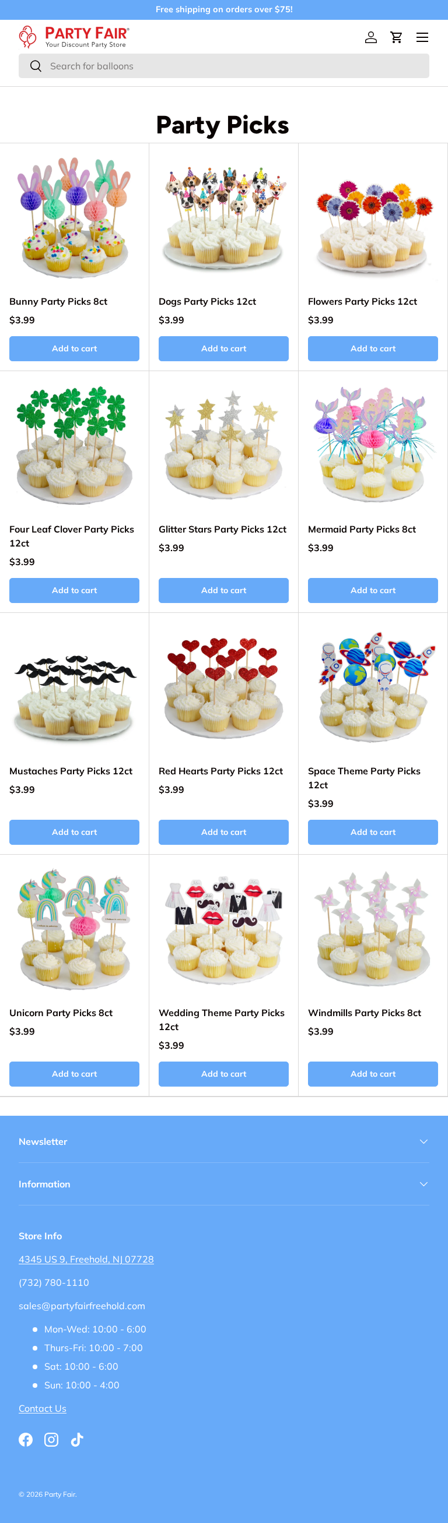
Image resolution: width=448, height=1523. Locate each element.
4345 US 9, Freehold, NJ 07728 (86, 1259)
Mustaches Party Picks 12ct (70, 771)
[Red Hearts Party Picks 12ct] (224, 687)
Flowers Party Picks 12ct (362, 301)
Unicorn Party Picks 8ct (61, 1012)
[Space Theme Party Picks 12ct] (373, 687)
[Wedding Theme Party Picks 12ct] (224, 929)
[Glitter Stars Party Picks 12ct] (224, 445)
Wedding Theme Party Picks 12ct (222, 1019)
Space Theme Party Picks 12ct (364, 778)
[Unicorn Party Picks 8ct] (74, 929)
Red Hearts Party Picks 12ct (221, 771)
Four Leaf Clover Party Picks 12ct (71, 536)
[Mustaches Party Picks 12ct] (74, 687)
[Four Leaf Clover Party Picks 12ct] (74, 445)
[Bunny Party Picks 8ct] (74, 218)
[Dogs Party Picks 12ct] (224, 218)
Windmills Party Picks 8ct (364, 1012)
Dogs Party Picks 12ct (207, 301)
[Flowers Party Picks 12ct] (373, 218)
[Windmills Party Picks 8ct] (373, 929)
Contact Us (42, 1408)
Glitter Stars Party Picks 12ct (222, 529)
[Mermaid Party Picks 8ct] (373, 445)
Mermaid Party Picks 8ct (362, 529)
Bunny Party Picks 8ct (58, 301)
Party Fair (59, 1494)
